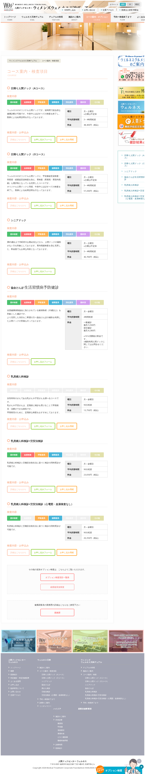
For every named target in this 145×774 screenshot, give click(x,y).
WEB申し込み (70, 10)
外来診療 (59, 720)
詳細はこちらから (18, 139)
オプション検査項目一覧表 (57, 577)
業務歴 (57, 612)
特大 (137, 4)
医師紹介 (13, 674)
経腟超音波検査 (57, 587)
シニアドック (47, 681)
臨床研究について (17, 688)
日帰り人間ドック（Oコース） (53, 678)
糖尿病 (60, 723)
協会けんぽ (46, 684)
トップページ (15, 667)
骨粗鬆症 (61, 730)
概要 (12, 671)
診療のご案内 (45, 702)
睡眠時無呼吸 (63, 740)
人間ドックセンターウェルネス (17, 661)
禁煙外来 (61, 733)
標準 (123, 4)
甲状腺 (60, 727)
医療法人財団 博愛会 (129, 10)
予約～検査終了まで (47, 699)
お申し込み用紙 (67, 139)
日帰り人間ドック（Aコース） (53, 674)
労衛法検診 (46, 691)
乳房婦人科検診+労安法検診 (95, 695)
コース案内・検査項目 (48, 671)
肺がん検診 (46, 688)
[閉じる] (141, 767)
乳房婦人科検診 (91, 691)
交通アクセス (108, 10)
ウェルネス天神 (44, 660)
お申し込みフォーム (43, 139)
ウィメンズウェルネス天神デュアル (91, 661)
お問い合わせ (89, 10)
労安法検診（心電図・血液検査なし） (56, 695)
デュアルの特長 (89, 667)
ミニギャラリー (45, 706)
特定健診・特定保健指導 (19, 678)
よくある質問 (15, 681)
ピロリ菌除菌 (63, 737)
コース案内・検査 (90, 674)
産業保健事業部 (85, 708)
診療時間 (59, 744)
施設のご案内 (45, 667)
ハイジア (57, 708)
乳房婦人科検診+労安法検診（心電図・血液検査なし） (106, 698)
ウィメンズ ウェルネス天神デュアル (23, 60)
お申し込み (14, 684)
